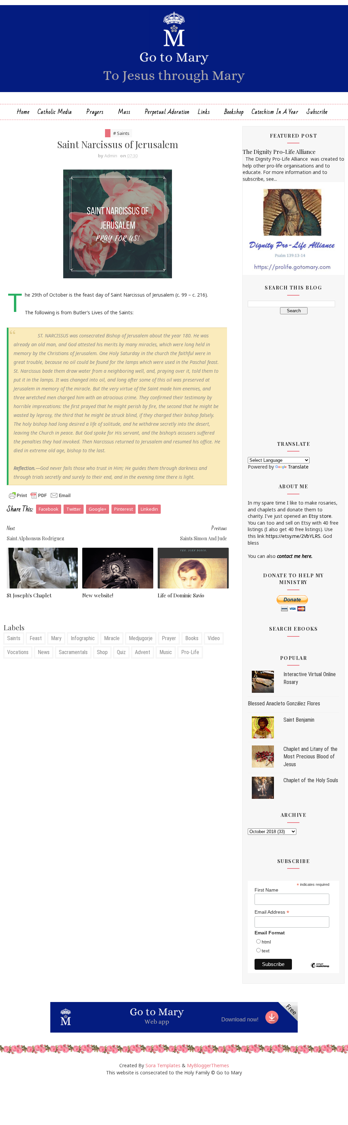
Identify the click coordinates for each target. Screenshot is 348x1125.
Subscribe (317, 112)
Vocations (18, 652)
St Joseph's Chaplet (29, 595)
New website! (97, 595)
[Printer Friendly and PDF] (40, 495)
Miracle (112, 638)
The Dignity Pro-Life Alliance (279, 151)
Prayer (169, 638)
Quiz (121, 652)
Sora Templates (162, 1065)
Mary (56, 638)
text (265, 950)
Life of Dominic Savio (181, 595)
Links (204, 112)
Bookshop (234, 112)
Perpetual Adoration (167, 112)
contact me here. (295, 556)
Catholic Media (55, 112)
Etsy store (320, 516)
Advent (142, 652)
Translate (298, 466)
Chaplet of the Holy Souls (310, 780)
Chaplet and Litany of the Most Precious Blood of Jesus (310, 757)
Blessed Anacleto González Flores (284, 703)
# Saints (121, 133)
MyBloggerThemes (208, 1065)
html (266, 942)
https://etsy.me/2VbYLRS (293, 536)
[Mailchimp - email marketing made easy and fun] (320, 970)
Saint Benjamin (298, 720)
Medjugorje (141, 638)
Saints (13, 638)
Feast (36, 638)
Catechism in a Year (275, 112)
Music (165, 652)
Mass (124, 112)
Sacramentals (73, 652)
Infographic (83, 638)
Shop (102, 652)
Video (214, 638)
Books (191, 638)
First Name (266, 890)
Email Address (272, 912)
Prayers (95, 112)
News (44, 652)
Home (23, 112)
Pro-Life (190, 652)
